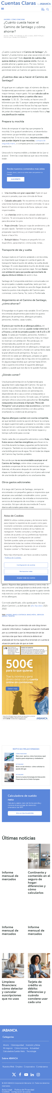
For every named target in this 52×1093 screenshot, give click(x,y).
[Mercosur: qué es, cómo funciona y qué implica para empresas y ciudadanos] (10, 757)
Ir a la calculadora (25, 813)
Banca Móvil (31, 615)
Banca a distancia (19, 615)
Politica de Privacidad (24, 1090)
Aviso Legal (7, 1090)
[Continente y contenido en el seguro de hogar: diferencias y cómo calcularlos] (39, 856)
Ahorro (7, 19)
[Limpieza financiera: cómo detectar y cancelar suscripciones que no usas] (13, 965)
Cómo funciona (18, 19)
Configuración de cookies (26, 565)
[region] (26, 546)
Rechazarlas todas (26, 571)
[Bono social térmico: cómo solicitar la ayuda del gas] (10, 767)
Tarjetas (11, 616)
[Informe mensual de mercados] (13, 856)
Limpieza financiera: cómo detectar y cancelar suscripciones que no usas (12, 990)
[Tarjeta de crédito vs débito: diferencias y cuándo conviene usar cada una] (39, 965)
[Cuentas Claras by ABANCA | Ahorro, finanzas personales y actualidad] (26, 3)
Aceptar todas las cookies (26, 578)
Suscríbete (15, 179)
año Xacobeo (37, 606)
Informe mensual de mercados (10, 876)
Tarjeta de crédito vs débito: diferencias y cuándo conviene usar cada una (38, 992)
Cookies (5, 1092)
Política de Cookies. (13, 558)
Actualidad (19, 764)
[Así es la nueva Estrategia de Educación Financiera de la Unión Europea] (10, 778)
